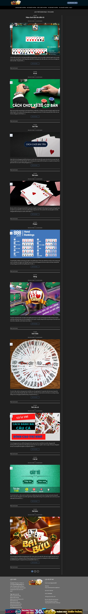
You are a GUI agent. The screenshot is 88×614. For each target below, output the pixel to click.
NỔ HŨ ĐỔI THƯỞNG (31, 7)
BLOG (70, 7)
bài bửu (35, 511)
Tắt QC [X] (44, 608)
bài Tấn (35, 126)
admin (41, 77)
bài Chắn (35, 334)
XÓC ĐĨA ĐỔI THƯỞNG (53, 7)
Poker (35, 224)
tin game (35, 15)
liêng (35, 276)
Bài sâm (35, 175)
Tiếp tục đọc (35, 63)
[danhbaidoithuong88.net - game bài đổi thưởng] (16, 3)
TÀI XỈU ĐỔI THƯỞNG (64, 7)
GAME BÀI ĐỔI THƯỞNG (20, 7)
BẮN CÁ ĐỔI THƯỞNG (42, 7)
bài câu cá (35, 407)
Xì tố (35, 73)
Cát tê (35, 459)
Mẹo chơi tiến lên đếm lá (35, 17)
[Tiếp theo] (38, 571)
